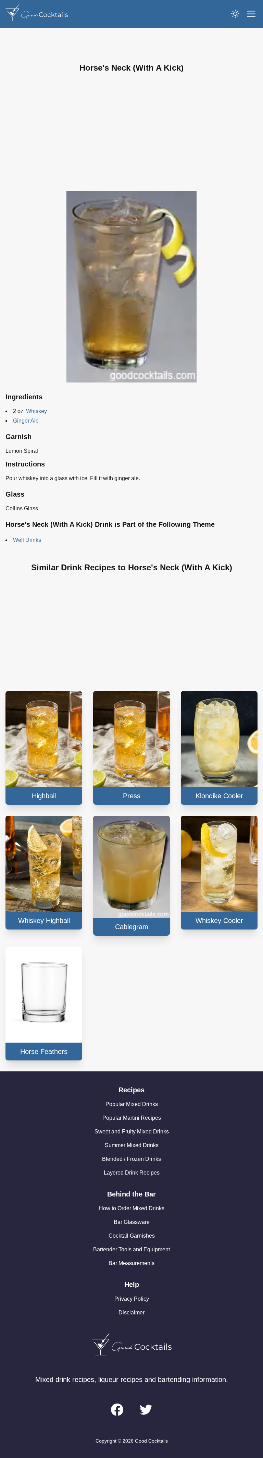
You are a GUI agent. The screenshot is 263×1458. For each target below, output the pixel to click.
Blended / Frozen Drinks (131, 1159)
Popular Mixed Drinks (131, 1104)
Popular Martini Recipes (131, 1118)
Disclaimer (131, 1312)
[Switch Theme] (235, 14)
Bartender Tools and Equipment (131, 1249)
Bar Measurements (131, 1263)
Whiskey (36, 411)
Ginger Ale (26, 421)
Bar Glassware (132, 1222)
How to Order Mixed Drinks (131, 1208)
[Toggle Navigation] (251, 14)
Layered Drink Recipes (132, 1173)
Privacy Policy (131, 1299)
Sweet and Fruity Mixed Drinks (132, 1131)
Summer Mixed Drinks (132, 1145)
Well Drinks (27, 540)
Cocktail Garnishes (132, 1236)
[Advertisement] (131, 132)
